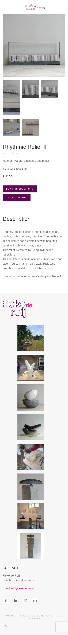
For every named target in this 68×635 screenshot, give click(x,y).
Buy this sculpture (19, 189)
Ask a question (16, 198)
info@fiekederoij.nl (22, 588)
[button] (4, 7)
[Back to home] (34, 7)
